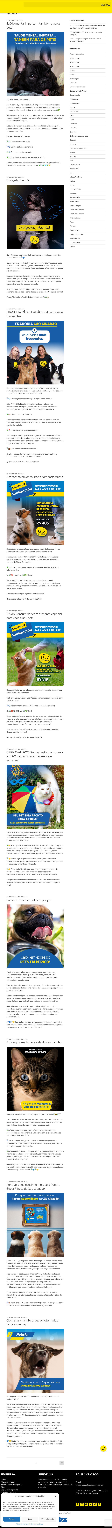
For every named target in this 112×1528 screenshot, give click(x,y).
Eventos (73, 144)
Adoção (72, 70)
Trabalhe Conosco (8, 1492)
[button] (55, 1496)
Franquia (73, 156)
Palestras (73, 193)
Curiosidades (74, 99)
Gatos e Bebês (75, 165)
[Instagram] (82, 1504)
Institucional (74, 169)
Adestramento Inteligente (11, 1485)
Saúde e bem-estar (76, 234)
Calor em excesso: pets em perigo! (28, 900)
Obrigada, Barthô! (17, 180)
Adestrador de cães (77, 54)
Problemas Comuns (77, 210)
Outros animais (75, 189)
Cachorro (73, 83)
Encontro (73, 128)
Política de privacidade (36, 1524)
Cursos (72, 107)
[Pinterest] (99, 1504)
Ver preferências (47, 1519)
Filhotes (72, 152)
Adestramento (75, 58)
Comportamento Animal (78, 91)
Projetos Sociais (75, 218)
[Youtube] (86, 1504)
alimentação (74, 79)
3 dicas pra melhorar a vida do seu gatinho (34, 1042)
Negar (30, 1519)
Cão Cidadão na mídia (77, 87)
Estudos (73, 140)
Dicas (72, 115)
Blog (3, 1487)
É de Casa (73, 124)
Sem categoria (75, 238)
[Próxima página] (62, 1463)
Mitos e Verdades (76, 177)
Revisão (72, 226)
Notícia (72, 181)
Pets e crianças (75, 206)
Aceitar (12, 1519)
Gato (71, 160)
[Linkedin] (90, 1504)
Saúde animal (74, 230)
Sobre (3, 1479)
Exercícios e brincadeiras (78, 148)
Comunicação (75, 95)
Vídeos (72, 246)
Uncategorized (75, 242)
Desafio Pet (74, 111)
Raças (72, 222)
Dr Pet (72, 119)
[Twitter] (95, 1504)
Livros (72, 173)
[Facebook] (77, 1504)
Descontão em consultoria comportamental (35, 477)
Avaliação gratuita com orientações (52, 1482)
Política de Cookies (22, 1524)
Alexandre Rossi (7, 1482)
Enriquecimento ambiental (79, 136)
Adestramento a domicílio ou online (52, 1479)
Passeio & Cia (75, 197)
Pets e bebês (74, 201)
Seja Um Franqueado (9, 1490)
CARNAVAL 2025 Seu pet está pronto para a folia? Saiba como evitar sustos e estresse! (34, 756)
